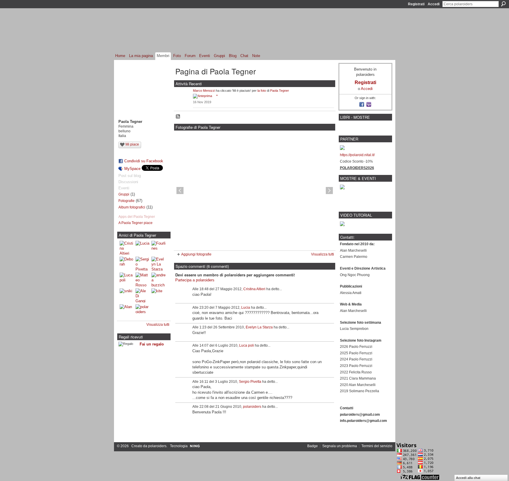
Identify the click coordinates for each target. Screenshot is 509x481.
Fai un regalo (152, 344)
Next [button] (329, 190)
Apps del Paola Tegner (136, 217)
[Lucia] (142, 248)
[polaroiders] (142, 311)
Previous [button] (180, 190)
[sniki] (127, 295)
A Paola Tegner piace (135, 223)
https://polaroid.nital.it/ (357, 155)
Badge (312, 446)
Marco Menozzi (204, 90)
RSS (178, 116)
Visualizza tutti (157, 325)
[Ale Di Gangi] (142, 295)
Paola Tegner (279, 90)
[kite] (158, 295)
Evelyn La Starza (259, 327)
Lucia (245, 307)
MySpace (132, 168)
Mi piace (132, 144)
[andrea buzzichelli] (158, 280)
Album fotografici (131, 207)
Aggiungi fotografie (196, 254)
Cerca (503, 3)
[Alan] (127, 311)
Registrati (416, 4)
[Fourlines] (158, 248)
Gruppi (123, 194)
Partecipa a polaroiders (194, 280)
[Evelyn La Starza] (158, 264)
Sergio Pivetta (250, 382)
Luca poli (246, 345)
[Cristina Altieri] (127, 248)
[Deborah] (127, 264)
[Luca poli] (127, 280)
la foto (261, 90)
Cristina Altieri (254, 289)
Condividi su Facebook (143, 161)
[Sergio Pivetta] (142, 264)
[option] (254, 190)
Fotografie (126, 201)
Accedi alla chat (468, 478)
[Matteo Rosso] (142, 280)
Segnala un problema (339, 446)
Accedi (433, 4)
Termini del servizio (376, 446)
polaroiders (252, 407)
